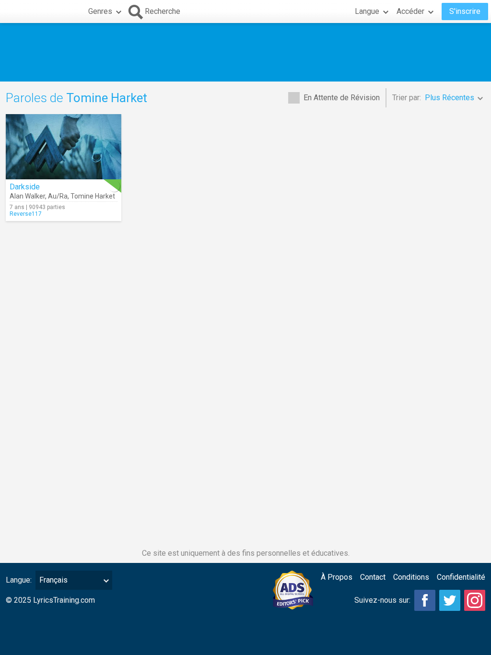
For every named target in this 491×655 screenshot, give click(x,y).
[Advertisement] (245, 52)
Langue (367, 11)
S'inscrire (464, 11)
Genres (100, 11)
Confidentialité (461, 577)
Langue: (19, 580)
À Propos (336, 577)
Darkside (25, 186)
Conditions (411, 577)
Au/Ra (58, 196)
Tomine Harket (92, 196)
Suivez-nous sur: (382, 600)
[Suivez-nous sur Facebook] (424, 600)
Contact (373, 577)
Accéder (410, 11)
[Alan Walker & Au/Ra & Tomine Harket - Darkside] (63, 146)
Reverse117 (26, 214)
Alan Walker (27, 196)
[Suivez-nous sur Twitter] (449, 600)
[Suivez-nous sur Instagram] (474, 600)
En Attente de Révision (342, 97)
